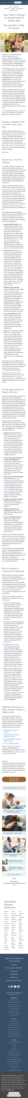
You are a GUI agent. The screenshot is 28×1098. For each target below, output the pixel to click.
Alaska (5, 913)
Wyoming (21, 947)
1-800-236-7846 (14, 961)
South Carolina (21, 923)
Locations (14, 965)
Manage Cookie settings (14, 1095)
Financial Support (14, 1011)
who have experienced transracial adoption (13, 479)
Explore (13, 8)
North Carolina (13, 943)
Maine (12, 911)
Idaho (5, 937)
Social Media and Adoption (14, 1070)
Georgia (6, 933)
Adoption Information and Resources (13, 1043)
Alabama (6, 911)
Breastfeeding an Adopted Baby (13, 833)
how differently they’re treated (12, 284)
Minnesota (13, 919)
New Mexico (13, 937)
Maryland (13, 913)
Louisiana (6, 949)
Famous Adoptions (14, 1066)
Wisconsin (21, 945)
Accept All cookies (14, 1093)
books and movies (10, 503)
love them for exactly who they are (12, 377)
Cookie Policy (14, 977)
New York (13, 940)
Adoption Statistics (14, 1064)
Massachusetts (14, 915)
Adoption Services (14, 1057)
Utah (20, 934)
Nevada (13, 929)
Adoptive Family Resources (14, 1036)
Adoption (14, 1046)
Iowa (5, 943)
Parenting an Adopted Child (14, 1053)
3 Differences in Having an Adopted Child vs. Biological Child (16, 868)
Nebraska (13, 927)
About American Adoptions (14, 1055)
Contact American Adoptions (14, 968)
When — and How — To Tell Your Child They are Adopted (13, 811)
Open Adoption (14, 1015)
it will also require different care (13, 239)
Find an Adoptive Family (14, 1004)
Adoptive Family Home (14, 1021)
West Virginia (20, 942)
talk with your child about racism (13, 267)
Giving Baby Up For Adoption (14, 1002)
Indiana (6, 941)
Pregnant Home (14, 1000)
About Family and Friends (14, 1013)
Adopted (14, 1048)
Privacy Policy (14, 974)
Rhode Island (20, 920)
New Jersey (13, 935)
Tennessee (21, 930)
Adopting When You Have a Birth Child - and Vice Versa (16, 861)
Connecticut (6, 923)
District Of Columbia (6, 928)
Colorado (6, 921)
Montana (13, 925)
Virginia (20, 938)
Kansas (5, 945)
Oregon (20, 915)
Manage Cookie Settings (14, 980)
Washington (21, 940)
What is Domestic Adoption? (14, 1025)
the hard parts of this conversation (12, 205)
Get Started (18, 2)
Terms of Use (14, 971)
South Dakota (20, 927)
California (6, 919)
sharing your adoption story (12, 692)
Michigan (13, 917)
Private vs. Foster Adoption (14, 1059)
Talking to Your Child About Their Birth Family (13, 855)
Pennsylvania (21, 917)
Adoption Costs (14, 1023)
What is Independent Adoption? (14, 1061)
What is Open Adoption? (14, 1034)
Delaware (6, 925)
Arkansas (6, 917)
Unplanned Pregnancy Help (14, 1006)
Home (10, 7)
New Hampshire (14, 932)
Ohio (20, 911)
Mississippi (13, 921)
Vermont (21, 936)
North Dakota (13, 946)
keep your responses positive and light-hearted (12, 646)
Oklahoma (21, 913)
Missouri (13, 923)
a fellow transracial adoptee (13, 490)
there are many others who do (10, 538)
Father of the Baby (14, 1008)
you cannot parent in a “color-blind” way (13, 189)
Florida (5, 931)
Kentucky (6, 947)
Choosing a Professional (14, 1027)
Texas (20, 932)
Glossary (14, 1068)
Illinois (5, 939)
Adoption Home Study (14, 1029)
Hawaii (5, 935)
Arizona (6, 915)
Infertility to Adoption (13, 1032)
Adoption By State (14, 1051)
